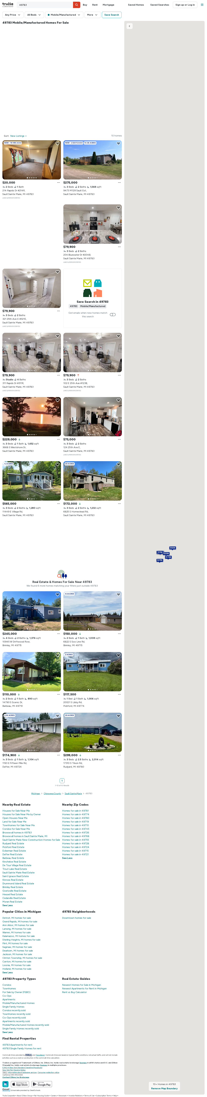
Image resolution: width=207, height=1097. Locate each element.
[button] (76, 5)
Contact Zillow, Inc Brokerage (15, 1077)
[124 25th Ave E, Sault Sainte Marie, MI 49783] (92, 416)
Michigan (35, 793)
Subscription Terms (103, 1096)
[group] (31, 160)
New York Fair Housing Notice (13, 1070)
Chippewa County (52, 793)
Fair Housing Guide (41, 1096)
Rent (95, 4)
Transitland (40, 1055)
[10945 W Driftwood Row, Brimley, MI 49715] (31, 611)
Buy (85, 4)
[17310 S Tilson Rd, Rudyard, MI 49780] (92, 732)
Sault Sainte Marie (73, 793)
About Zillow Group (24, 1096)
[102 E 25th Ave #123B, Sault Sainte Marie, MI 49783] (92, 352)
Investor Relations (75, 1096)
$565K (172, 548)
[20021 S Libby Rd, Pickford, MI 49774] (92, 671)
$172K (168, 557)
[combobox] (48, 5)
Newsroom (62, 1096)
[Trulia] (5, 1084)
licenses (83, 1063)
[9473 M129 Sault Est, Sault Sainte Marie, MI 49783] (92, 160)
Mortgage (108, 4)
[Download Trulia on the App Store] (20, 1084)
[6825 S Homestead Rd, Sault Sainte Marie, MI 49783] (92, 481)
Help (115, 1096)
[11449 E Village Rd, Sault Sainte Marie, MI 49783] (31, 481)
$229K (166, 553)
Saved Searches (159, 4)
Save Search (111, 14)
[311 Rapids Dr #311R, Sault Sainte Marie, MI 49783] (31, 352)
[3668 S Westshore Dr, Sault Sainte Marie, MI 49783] (31, 416)
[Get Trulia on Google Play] (42, 1084)
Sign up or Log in (185, 4)
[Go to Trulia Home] (9, 5)
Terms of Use (89, 1096)
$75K (160, 552)
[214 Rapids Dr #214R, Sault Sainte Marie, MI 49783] (31, 160)
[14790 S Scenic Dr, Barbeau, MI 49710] (31, 671)
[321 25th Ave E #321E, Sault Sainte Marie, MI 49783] (31, 288)
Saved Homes (136, 4)
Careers (54, 1096)
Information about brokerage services (22, 1072)
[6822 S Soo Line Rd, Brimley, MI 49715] (92, 611)
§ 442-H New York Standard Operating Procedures (22, 1068)
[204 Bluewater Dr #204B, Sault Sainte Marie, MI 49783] (92, 224)
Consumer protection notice (48, 1072)
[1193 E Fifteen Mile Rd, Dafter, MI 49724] (31, 732)
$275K (160, 560)
